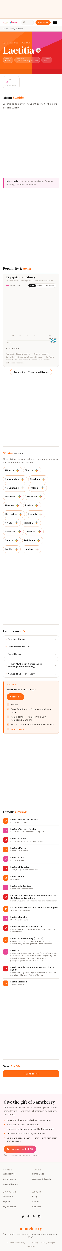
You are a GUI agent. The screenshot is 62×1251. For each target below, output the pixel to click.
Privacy (35, 1242)
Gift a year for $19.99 (20, 1149)
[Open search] (27, 22)
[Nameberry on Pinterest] (33, 1216)
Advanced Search (41, 1179)
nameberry (31, 1228)
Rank (32, 285)
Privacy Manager (48, 1242)
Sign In (6, 1201)
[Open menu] (55, 22)
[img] (31, 314)
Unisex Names (10, 1184)
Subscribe (43, 22)
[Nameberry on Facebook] (28, 1216)
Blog (34, 1196)
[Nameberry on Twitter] (22, 1216)
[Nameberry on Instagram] (39, 1216)
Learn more (17, 729)
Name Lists (38, 1173)
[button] (31, 1073)
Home (5, 29)
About (35, 1201)
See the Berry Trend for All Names (31, 372)
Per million (50, 285)
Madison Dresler (13, 43)
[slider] (51, 340)
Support (31, 1246)
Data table (13, 348)
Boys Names (9, 1179)
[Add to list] (38, 50)
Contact (36, 1206)
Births (39, 285)
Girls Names (9, 1173)
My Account (9, 1206)
